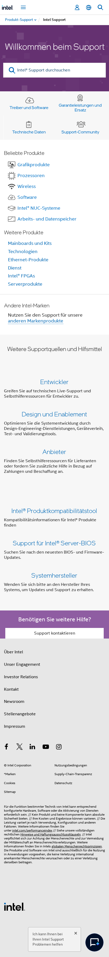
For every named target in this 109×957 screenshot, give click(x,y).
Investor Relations (21, 677)
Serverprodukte (25, 284)
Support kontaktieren (54, 633)
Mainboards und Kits (30, 243)
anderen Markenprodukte (35, 321)
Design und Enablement (54, 414)
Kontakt (11, 689)
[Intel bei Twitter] (19, 747)
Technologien (23, 251)
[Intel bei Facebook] (6, 747)
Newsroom (14, 701)
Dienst (14, 268)
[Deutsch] (89, 7)
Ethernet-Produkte (28, 260)
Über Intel (13, 652)
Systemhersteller (54, 575)
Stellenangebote (20, 714)
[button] (54, 428)
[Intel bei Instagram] (58, 747)
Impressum (14, 726)
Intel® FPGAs (21, 276)
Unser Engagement (22, 664)
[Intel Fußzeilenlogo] (14, 906)
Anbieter (54, 451)
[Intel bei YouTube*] (45, 747)
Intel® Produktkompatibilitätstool (54, 510)
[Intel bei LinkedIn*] (32, 747)
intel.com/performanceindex (32, 830)
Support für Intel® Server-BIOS (54, 543)
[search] (12, 70)
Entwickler (54, 382)
